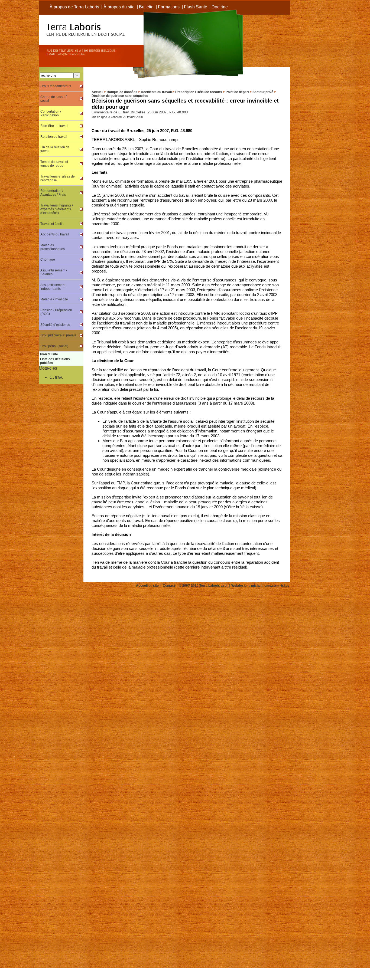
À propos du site (119, 7)
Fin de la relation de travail (55, 149)
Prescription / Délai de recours (198, 92)
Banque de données (122, 92)
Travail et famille (52, 224)
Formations (169, 7)
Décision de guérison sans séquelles (120, 96)
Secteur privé (262, 92)
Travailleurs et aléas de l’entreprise (57, 178)
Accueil (97, 92)
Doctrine (220, 7)
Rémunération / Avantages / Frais (53, 192)
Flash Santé (195, 7)
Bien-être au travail (54, 126)
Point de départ (237, 92)
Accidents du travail (156, 92)
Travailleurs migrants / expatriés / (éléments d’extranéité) (56, 209)
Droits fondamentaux (55, 86)
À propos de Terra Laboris (74, 7)
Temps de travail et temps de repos (54, 164)
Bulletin (146, 7)
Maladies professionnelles (52, 247)
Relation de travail (53, 137)
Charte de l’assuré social (53, 99)
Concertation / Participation (50, 113)
